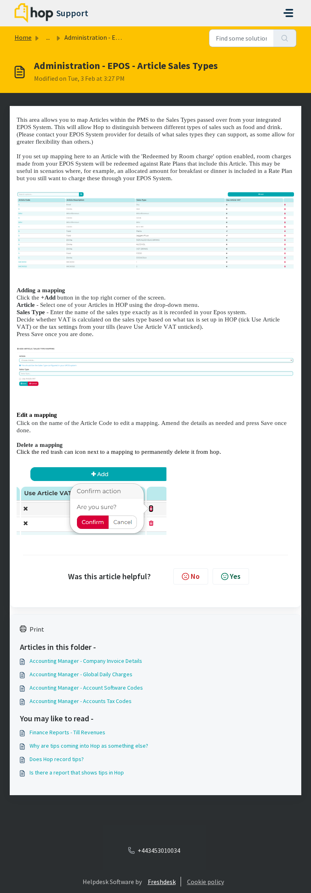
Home (23, 37)
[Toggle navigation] (288, 13)
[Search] (284, 38)
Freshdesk (162, 882)
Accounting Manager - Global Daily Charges (81, 674)
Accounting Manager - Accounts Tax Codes (81, 701)
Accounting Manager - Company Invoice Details (86, 660)
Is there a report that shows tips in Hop (77, 772)
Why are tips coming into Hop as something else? (89, 745)
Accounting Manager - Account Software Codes (86, 687)
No (195, 576)
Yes (235, 576)
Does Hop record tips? (57, 759)
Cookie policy (205, 882)
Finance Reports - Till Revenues (67, 732)
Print (37, 629)
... (48, 37)
